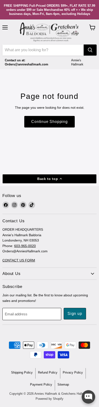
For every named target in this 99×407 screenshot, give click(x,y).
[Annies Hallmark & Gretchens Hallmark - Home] (49, 32)
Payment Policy (41, 384)
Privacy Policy (73, 372)
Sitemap (63, 384)
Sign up (75, 314)
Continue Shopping (49, 122)
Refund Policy (47, 372)
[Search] (90, 50)
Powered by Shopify (49, 399)
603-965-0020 (25, 246)
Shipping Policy (22, 372)
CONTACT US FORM (18, 260)
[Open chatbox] (88, 397)
